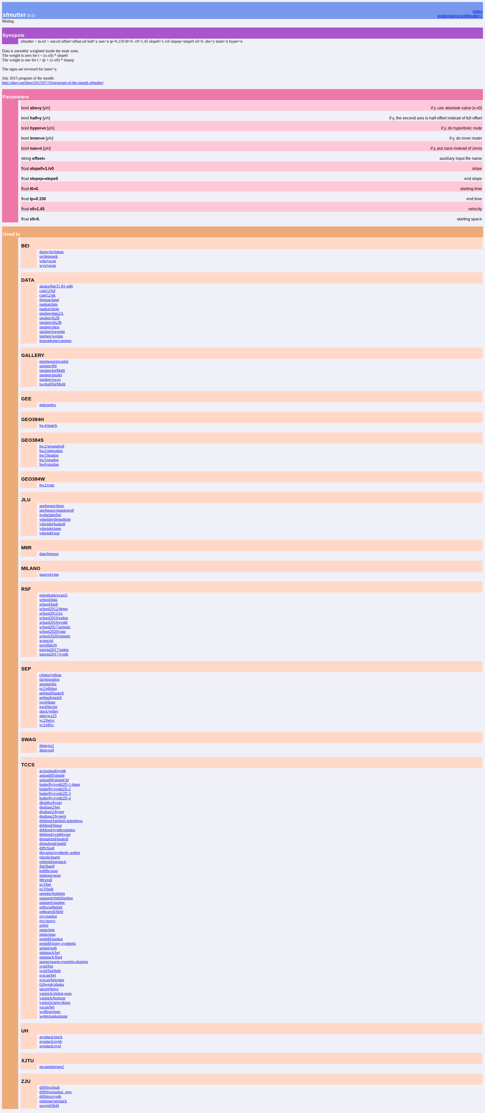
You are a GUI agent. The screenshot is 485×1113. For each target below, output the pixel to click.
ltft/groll (45, 880)
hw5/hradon (49, 455)
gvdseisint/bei (50, 515)
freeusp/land (49, 300)
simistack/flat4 (50, 957)
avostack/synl (50, 1046)
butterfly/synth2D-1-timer (59, 784)
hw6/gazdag (49, 464)
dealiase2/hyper (51, 812)
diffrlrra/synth (50, 1096)
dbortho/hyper (50, 802)
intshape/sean (50, 875)
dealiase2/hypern (52, 816)
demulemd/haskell (53, 839)
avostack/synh (50, 1041)
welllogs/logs (49, 1012)
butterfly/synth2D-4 (55, 798)
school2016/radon (53, 618)
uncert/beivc (49, 989)
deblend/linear (50, 825)
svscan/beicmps (51, 980)
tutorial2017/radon (54, 650)
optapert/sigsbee (52, 902)
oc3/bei (45, 884)
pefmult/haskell (51, 693)
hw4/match (48, 425)
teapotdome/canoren (55, 341)
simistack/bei (49, 952)
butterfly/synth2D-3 (55, 793)
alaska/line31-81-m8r (56, 286)
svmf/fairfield (50, 971)
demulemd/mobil (52, 843)
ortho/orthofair (50, 907)
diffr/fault (46, 848)
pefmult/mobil (50, 697)
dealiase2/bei (49, 807)
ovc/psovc (47, 921)
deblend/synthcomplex (57, 830)
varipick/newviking (54, 1002)
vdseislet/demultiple (55, 519)
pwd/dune (47, 702)
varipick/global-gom (55, 993)
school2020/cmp (52, 631)
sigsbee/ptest (49, 327)
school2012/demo (53, 609)
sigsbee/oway (50, 379)
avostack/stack (50, 1037)
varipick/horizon (52, 998)
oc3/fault (46, 889)
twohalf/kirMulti (52, 384)
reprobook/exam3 (53, 595)
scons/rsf (46, 640)
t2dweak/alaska (51, 984)
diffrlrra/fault (49, 1087)
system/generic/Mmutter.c (459, 16)
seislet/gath (48, 948)
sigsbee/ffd (48, 366)
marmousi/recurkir (53, 361)
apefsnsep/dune (51, 506)
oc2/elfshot (48, 688)
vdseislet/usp (49, 533)
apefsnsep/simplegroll (56, 510)
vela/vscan (47, 261)
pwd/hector (48, 707)
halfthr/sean (48, 871)
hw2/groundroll (51, 446)
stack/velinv (48, 711)
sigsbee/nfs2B (50, 322)
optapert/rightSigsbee (56, 898)
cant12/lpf (47, 291)
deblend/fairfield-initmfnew (61, 821)
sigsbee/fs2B (49, 318)
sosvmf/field (49, 1105)
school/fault (48, 604)
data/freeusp (49, 554)
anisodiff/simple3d (54, 780)
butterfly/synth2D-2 (55, 789)
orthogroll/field (51, 912)
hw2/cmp (46, 485)
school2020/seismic (54, 636)
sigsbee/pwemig (52, 331)
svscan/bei (47, 975)
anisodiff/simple (52, 775)
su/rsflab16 (48, 645)
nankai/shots (49, 309)
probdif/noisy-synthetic (57, 943)
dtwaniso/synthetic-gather (59, 852)
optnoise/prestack (53, 1101)
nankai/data (48, 304)
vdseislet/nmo (50, 528)
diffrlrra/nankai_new (55, 1092)
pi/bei (43, 925)
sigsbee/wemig (51, 336)
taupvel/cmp (49, 574)
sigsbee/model (50, 375)
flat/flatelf (47, 866)
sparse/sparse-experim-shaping (63, 962)
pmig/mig (47, 930)
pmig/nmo (47, 934)
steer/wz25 (48, 716)
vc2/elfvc (46, 725)
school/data (48, 600)
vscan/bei (46, 1007)
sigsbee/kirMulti (52, 370)
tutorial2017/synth (53, 654)
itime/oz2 (46, 745)
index (477, 11)
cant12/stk (47, 295)
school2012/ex (51, 613)
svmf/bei (46, 966)
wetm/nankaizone (53, 1016)
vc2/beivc (47, 720)
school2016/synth (53, 622)
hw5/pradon (49, 460)
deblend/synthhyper (55, 834)
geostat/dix (48, 684)
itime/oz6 (46, 750)
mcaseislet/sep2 (51, 1067)
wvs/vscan (47, 265)
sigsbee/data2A (51, 313)
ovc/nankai (48, 916)
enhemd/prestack (52, 862)
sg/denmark (48, 256)
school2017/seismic (54, 627)
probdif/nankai (51, 939)
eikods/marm (49, 857)
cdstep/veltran (50, 675)
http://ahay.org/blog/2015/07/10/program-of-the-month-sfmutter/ (53, 83)
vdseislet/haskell (52, 524)
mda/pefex (47, 405)
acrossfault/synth (52, 771)
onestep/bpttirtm (52, 893)
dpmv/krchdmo (51, 252)
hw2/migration (51, 451)
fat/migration (49, 679)
